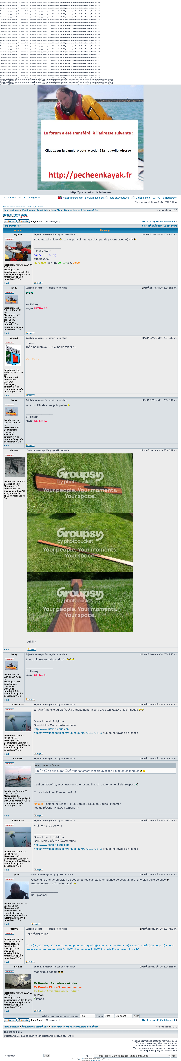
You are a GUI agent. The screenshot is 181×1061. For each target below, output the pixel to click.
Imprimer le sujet (13, 226)
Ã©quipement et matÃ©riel (34, 210)
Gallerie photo (143, 197)
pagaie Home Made (15, 214)
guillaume (24, 217)
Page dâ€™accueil (118, 197)
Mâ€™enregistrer (30, 197)
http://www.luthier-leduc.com (52, 728)
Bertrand (17, 217)
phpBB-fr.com (95, 1060)
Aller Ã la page (149, 221)
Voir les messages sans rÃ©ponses (14, 207)
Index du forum (11, 210)
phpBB (81, 1059)
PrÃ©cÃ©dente (165, 221)
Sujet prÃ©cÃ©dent (152, 226)
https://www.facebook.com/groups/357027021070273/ (68, 732)
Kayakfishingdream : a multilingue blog (83, 197)
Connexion (11, 197)
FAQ (157, 197)
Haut (6, 283)
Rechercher (170, 197)
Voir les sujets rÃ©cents (35, 207)
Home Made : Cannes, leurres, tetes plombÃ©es (74, 210)
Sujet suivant (170, 226)
